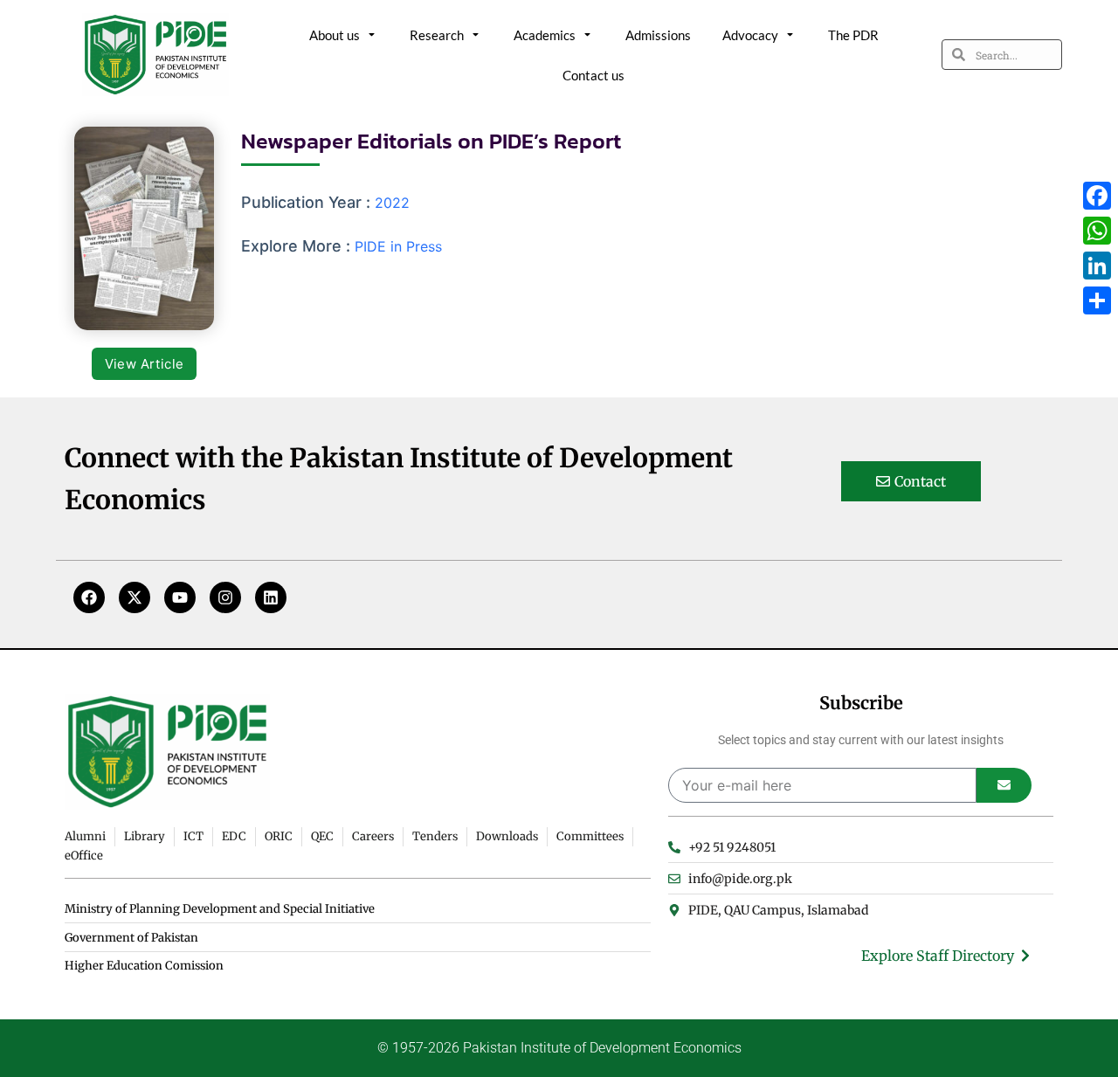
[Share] (1097, 300)
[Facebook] (89, 597)
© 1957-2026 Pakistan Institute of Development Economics (559, 1047)
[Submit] (1004, 785)
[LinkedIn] (1097, 265)
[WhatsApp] (1097, 230)
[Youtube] (180, 597)
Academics (545, 35)
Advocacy (750, 35)
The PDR (853, 35)
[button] (144, 364)
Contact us (593, 75)
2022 (392, 202)
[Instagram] (225, 597)
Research (437, 35)
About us (334, 35)
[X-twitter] (134, 597)
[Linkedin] (270, 597)
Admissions (658, 35)
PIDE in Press (398, 246)
